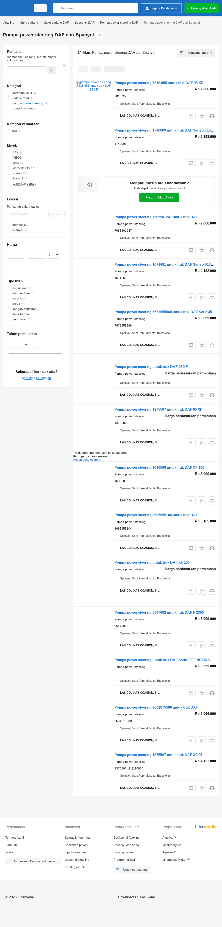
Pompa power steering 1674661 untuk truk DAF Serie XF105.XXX (167, 264)
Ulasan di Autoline (77, 859)
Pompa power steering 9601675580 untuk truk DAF (156, 707)
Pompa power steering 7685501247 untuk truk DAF (156, 217)
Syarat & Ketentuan (78, 837)
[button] (202, 116)
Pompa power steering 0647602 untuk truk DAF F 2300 (159, 612)
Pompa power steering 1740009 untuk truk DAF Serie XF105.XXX (167, 130)
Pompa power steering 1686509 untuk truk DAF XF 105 (159, 467)
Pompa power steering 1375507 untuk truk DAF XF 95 (158, 755)
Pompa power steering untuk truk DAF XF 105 (152, 562)
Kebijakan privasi (76, 845)
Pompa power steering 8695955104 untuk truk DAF (156, 515)
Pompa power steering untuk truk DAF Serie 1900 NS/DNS (162, 660)
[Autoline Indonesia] (16, 8)
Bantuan (11, 845)
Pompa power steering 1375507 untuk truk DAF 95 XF (158, 409)
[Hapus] (64, 65)
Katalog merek (75, 867)
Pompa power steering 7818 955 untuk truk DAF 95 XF (158, 83)
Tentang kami (14, 837)
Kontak (10, 852)
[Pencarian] (57, 8)
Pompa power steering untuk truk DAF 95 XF (151, 367)
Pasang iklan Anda (159, 197)
